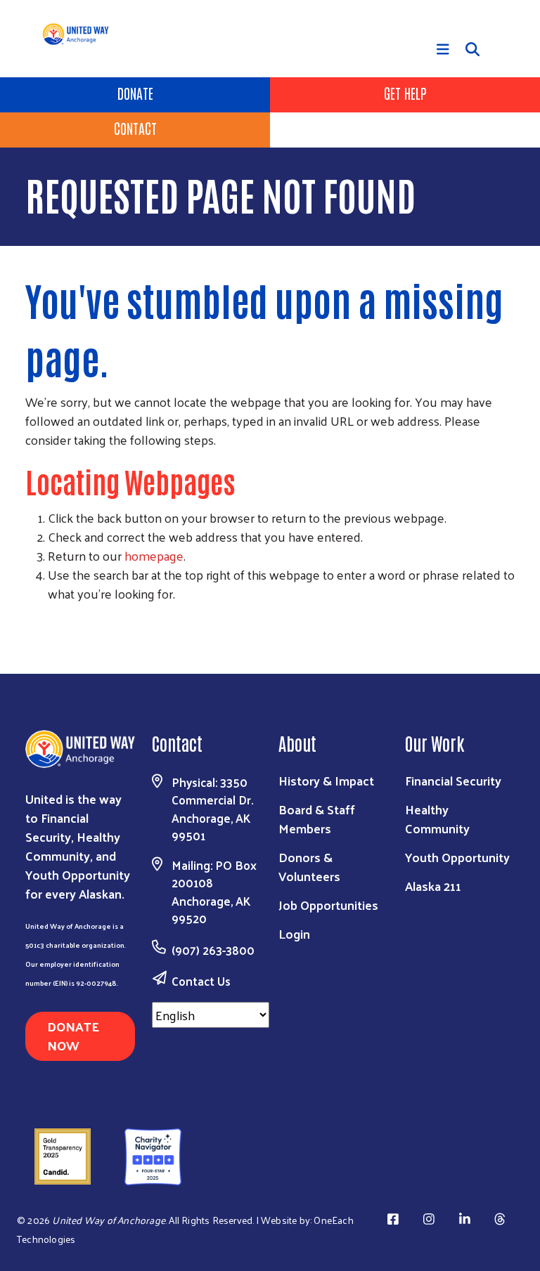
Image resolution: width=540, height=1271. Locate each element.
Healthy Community (437, 818)
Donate (135, 93)
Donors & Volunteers (309, 866)
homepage (154, 555)
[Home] (83, 34)
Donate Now (73, 1036)
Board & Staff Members (316, 818)
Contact (135, 128)
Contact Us (201, 980)
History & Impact (326, 780)
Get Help (405, 93)
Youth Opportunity (457, 857)
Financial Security (453, 780)
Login (294, 933)
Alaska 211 (433, 886)
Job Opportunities (328, 904)
